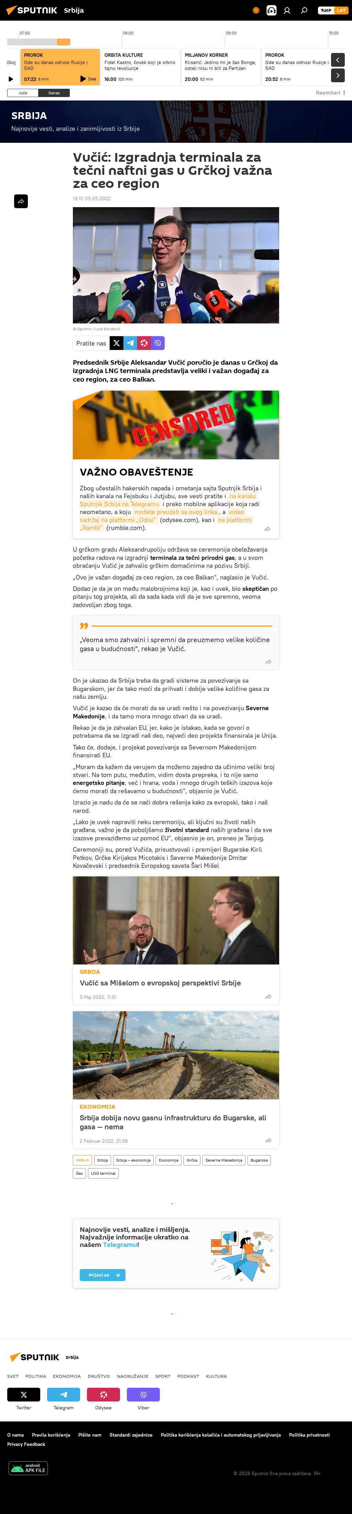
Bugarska (259, 1160)
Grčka (192, 1160)
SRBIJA (90, 972)
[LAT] (341, 11)
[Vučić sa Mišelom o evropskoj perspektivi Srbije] (176, 920)
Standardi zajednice (131, 1435)
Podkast (188, 1376)
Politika (35, 1376)
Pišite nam (89, 1435)
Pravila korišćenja (51, 1435)
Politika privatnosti (309, 1435)
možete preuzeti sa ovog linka (175, 512)
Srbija (102, 1160)
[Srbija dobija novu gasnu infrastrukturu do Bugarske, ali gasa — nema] (176, 1055)
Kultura (216, 1376)
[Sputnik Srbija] (33, 16)
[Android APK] (28, 1469)
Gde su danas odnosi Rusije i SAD (56, 65)
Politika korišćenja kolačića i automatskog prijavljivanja (221, 1435)
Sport (162, 1376)
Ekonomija (168, 1160)
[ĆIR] (326, 11)
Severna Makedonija (224, 1160)
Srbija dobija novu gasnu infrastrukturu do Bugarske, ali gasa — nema (173, 1122)
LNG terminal (103, 1173)
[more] (267, 529)
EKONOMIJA (98, 1106)
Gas (79, 1173)
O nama (15, 1435)
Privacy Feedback (26, 1444)
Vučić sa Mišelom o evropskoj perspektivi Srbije (160, 982)
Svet (13, 1376)
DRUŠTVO (99, 1376)
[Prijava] (287, 10)
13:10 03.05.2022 (92, 198)
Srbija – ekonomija (133, 1160)
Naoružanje (132, 1376)
